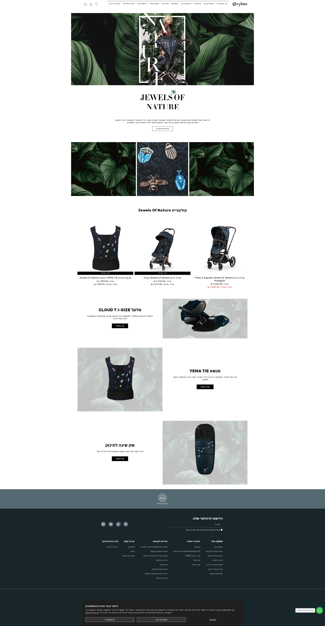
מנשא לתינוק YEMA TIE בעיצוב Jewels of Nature (105, 277)
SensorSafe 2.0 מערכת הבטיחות (186, 551)
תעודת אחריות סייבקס (214, 551)
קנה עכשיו (205, 387)
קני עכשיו (120, 326)
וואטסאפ (131, 547)
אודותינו (197, 547)
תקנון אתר (163, 565)
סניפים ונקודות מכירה (214, 565)
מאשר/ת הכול (161, 619)
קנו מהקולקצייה (162, 129)
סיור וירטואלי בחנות (215, 569)
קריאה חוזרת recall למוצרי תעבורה (154, 547)
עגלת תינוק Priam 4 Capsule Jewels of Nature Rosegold (220, 279)
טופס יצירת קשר (128, 556)
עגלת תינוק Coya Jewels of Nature (162, 277)
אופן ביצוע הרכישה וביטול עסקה (155, 556)
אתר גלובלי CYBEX (192, 556)
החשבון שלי (218, 547)
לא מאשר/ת (110, 619)
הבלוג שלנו (196, 565)
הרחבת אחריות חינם (215, 556)
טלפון (133, 551)
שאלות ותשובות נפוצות (158, 551)
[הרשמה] (168, 525)
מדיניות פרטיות (92, 612)
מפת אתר (196, 560)
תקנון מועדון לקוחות (159, 569)
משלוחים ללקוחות (216, 574)
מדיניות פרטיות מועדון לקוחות (156, 574)
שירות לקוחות (218, 560)
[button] (96, 4)
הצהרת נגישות (161, 578)
